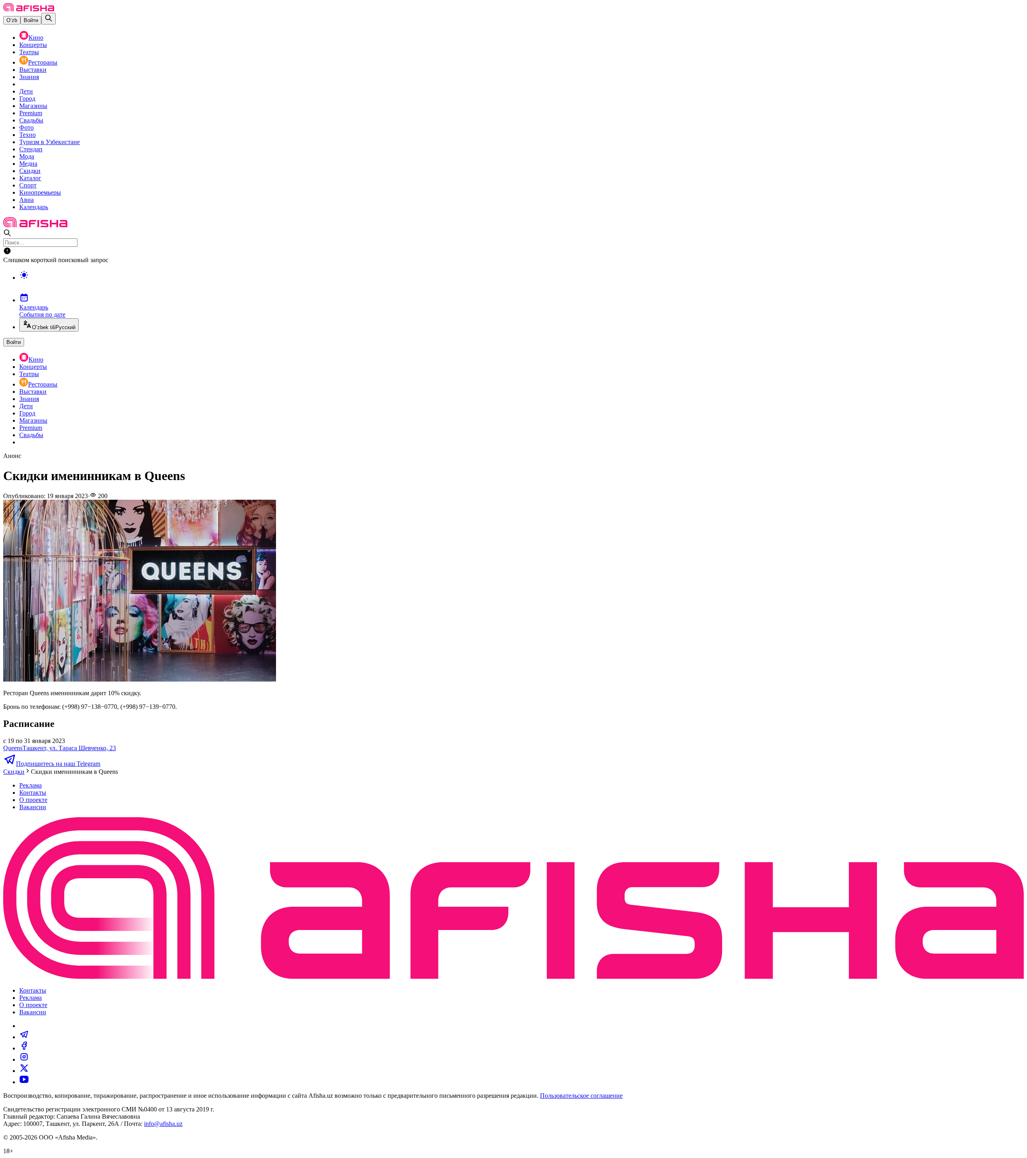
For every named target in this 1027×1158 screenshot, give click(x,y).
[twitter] (24, 1070)
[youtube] (24, 1082)
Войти (31, 20)
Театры (29, 52)
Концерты (33, 44)
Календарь (33, 207)
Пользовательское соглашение (581, 1095)
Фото (26, 127)
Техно (27, 134)
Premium (30, 113)
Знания (29, 76)
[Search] (48, 18)
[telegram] (24, 1037)
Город (27, 98)
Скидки (30, 170)
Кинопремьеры (40, 192)
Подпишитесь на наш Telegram (58, 763)
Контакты (32, 792)
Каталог (30, 178)
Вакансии (32, 807)
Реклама (30, 785)
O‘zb (11, 20)
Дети (26, 91)
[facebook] (24, 1048)
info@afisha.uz (163, 1123)
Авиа (26, 199)
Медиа (28, 163)
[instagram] (24, 1059)
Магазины (33, 105)
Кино (35, 37)
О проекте (33, 799)
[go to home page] (28, 9)
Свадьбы (31, 120)
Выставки (33, 69)
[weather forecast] (521, 283)
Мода (26, 156)
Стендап (31, 149)
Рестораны (42, 62)
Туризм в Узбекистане (49, 141)
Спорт (28, 185)
